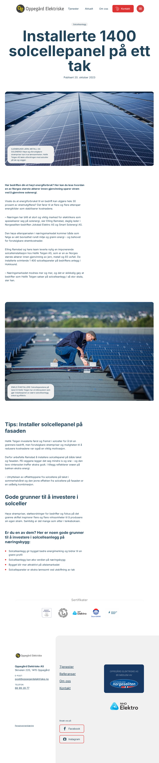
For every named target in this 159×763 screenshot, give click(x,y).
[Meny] (140, 8)
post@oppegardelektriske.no (32, 679)
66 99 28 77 (22, 688)
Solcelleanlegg (79, 24)
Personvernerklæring (24, 725)
